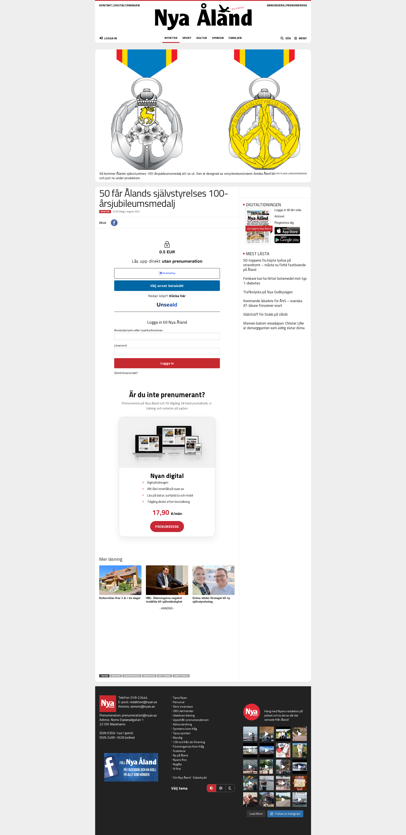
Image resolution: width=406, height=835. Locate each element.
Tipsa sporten (182, 733)
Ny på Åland (180, 755)
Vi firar (177, 768)
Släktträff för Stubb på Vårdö (265, 314)
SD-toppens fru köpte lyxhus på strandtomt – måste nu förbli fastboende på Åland (274, 265)
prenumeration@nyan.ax (139, 715)
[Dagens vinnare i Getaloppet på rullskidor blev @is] (283, 799)
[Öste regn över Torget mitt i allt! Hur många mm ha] (283, 783)
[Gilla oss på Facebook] (131, 767)
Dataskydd (200, 777)
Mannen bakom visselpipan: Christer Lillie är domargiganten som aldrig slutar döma (274, 326)
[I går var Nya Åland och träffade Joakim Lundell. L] (250, 799)
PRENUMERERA (296, 5)
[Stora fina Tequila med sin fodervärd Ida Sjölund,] (299, 750)
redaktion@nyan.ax (143, 701)
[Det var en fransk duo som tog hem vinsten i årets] (250, 750)
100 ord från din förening (189, 742)
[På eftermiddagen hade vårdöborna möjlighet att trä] (283, 734)
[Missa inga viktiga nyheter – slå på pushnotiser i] (283, 750)
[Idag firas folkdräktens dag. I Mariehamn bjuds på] (250, 767)
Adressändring (182, 724)
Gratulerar (179, 751)
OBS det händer (183, 711)
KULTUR (201, 37)
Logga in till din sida (287, 210)
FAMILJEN (235, 37)
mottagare (164, 675)
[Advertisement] (167, 640)
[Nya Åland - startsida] (203, 31)
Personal (178, 702)
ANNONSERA (275, 5)
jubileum (116, 675)
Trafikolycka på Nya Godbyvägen (268, 292)
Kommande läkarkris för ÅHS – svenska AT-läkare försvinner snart (272, 303)
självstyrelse (181, 675)
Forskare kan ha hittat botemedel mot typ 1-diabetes (275, 281)
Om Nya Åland (182, 777)
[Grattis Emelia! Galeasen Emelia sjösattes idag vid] (266, 783)
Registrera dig (284, 222)
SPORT (187, 37)
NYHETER (171, 37)
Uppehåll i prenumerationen (191, 720)
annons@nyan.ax (142, 706)
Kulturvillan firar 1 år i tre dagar (119, 598)
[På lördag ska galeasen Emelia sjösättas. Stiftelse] (266, 799)
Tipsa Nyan (180, 697)
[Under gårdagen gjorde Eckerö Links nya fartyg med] (266, 750)
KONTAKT (105, 5)
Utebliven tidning (184, 715)
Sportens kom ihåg (185, 728)
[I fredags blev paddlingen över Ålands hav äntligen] (250, 734)
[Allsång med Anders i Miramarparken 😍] (299, 767)
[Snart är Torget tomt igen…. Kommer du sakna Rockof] (266, 767)
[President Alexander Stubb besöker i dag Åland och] (299, 734)
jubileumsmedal (132, 675)
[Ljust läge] (220, 788)
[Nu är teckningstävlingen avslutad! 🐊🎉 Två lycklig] (299, 783)
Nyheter (105, 211)
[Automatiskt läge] (211, 788)
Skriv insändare (183, 706)
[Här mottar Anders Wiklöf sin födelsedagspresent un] (250, 783)
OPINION (218, 37)
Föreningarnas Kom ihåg (188, 746)
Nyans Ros (180, 759)
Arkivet (279, 216)
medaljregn (149, 675)
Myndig (177, 737)
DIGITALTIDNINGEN (127, 5)
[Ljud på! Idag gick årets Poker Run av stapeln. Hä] (299, 799)
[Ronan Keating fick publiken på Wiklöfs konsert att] (283, 767)
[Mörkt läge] (230, 788)
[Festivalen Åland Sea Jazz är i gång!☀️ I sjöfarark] (266, 734)
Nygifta (177, 764)
